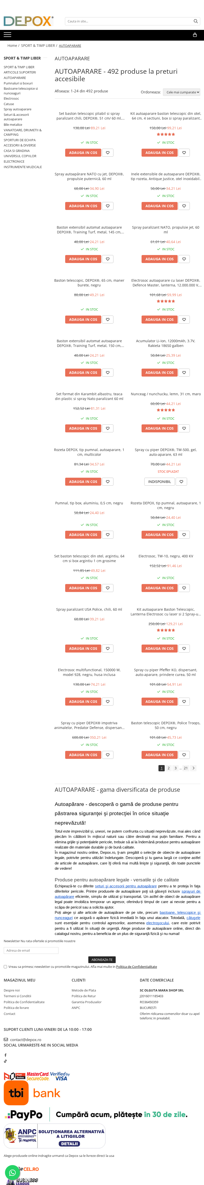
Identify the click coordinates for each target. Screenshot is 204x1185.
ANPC (76, 1007)
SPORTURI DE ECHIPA (20, 140)
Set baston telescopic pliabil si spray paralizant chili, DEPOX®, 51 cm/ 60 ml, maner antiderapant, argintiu (89, 116)
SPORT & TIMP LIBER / (39, 45)
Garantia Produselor (87, 1002)
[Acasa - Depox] (28, 21)
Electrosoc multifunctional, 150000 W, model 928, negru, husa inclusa (89, 672)
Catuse (9, 104)
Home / (13, 45)
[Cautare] (195, 21)
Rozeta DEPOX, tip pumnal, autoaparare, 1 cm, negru (166, 505)
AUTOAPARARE (15, 77)
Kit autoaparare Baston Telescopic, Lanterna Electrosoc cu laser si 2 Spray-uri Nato (166, 611)
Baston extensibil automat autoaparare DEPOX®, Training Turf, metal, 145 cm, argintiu (89, 229)
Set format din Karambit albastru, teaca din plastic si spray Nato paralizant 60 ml (89, 396)
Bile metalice (13, 124)
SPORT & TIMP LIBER (22, 58)
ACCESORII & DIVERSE (20, 145)
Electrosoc (11, 98)
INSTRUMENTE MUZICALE (23, 167)
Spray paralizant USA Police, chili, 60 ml (89, 609)
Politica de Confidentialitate (136, 966)
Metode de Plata (84, 990)
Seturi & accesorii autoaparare (16, 117)
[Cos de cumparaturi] (195, 35)
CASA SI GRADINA (17, 150)
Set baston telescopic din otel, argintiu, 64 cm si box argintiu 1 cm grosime (89, 558)
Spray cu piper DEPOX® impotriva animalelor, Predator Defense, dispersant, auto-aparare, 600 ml (89, 725)
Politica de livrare (16, 1007)
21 (186, 768)
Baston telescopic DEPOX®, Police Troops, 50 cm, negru (166, 725)
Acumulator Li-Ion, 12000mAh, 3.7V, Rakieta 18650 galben (165, 343)
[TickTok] (5, 1061)
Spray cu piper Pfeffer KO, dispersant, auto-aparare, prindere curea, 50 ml (165, 672)
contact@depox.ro (25, 1039)
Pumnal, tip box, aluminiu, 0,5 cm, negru (89, 503)
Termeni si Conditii (17, 996)
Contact (9, 1013)
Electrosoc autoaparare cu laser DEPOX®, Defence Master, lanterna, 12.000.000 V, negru (165, 282)
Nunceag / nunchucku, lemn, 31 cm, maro (166, 394)
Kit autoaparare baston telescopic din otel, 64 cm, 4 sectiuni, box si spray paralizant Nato (165, 116)
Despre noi (12, 990)
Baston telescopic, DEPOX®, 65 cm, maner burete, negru (89, 282)
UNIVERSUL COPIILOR (20, 156)
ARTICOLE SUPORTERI (20, 72)
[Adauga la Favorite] (107, 153)
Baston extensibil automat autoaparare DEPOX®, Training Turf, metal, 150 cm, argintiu (89, 343)
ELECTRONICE (14, 161)
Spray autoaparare (17, 109)
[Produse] (8, 36)
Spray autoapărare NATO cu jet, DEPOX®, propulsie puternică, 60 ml (89, 176)
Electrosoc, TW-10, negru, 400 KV (166, 556)
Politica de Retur (84, 996)
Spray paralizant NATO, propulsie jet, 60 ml (165, 229)
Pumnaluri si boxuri (18, 83)
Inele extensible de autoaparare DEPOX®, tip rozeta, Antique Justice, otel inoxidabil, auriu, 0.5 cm (166, 176)
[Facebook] (5, 1055)
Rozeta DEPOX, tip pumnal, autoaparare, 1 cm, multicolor (89, 452)
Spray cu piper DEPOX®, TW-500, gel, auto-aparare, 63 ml (166, 452)
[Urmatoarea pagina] (193, 768)
